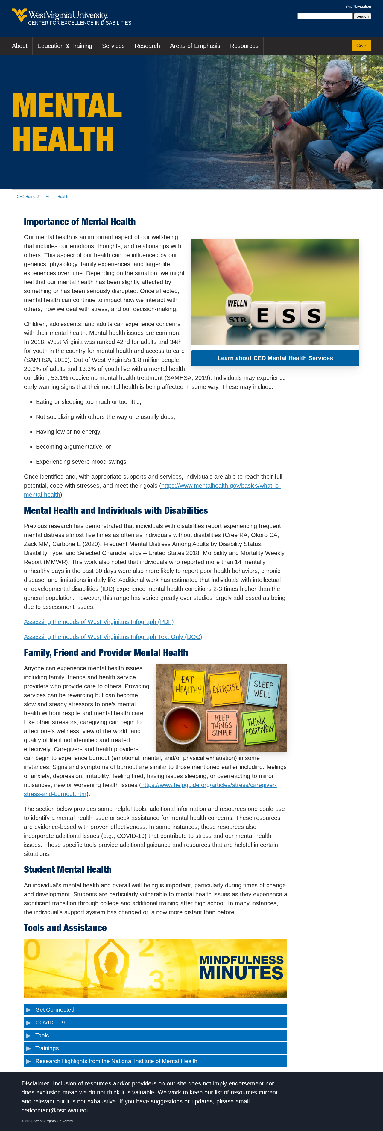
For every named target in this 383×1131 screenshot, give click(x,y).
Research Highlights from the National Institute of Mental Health (116, 1061)
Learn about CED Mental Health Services (275, 358)
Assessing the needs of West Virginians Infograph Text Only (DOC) (113, 636)
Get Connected (55, 1009)
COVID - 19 (50, 1022)
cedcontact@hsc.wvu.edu (56, 1110)
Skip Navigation (358, 6)
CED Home (26, 197)
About (20, 46)
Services (113, 46)
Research (147, 46)
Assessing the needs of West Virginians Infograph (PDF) (99, 621)
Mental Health (56, 197)
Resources (244, 46)
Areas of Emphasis (195, 46)
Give (361, 45)
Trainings (47, 1048)
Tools (42, 1035)
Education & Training (64, 46)
